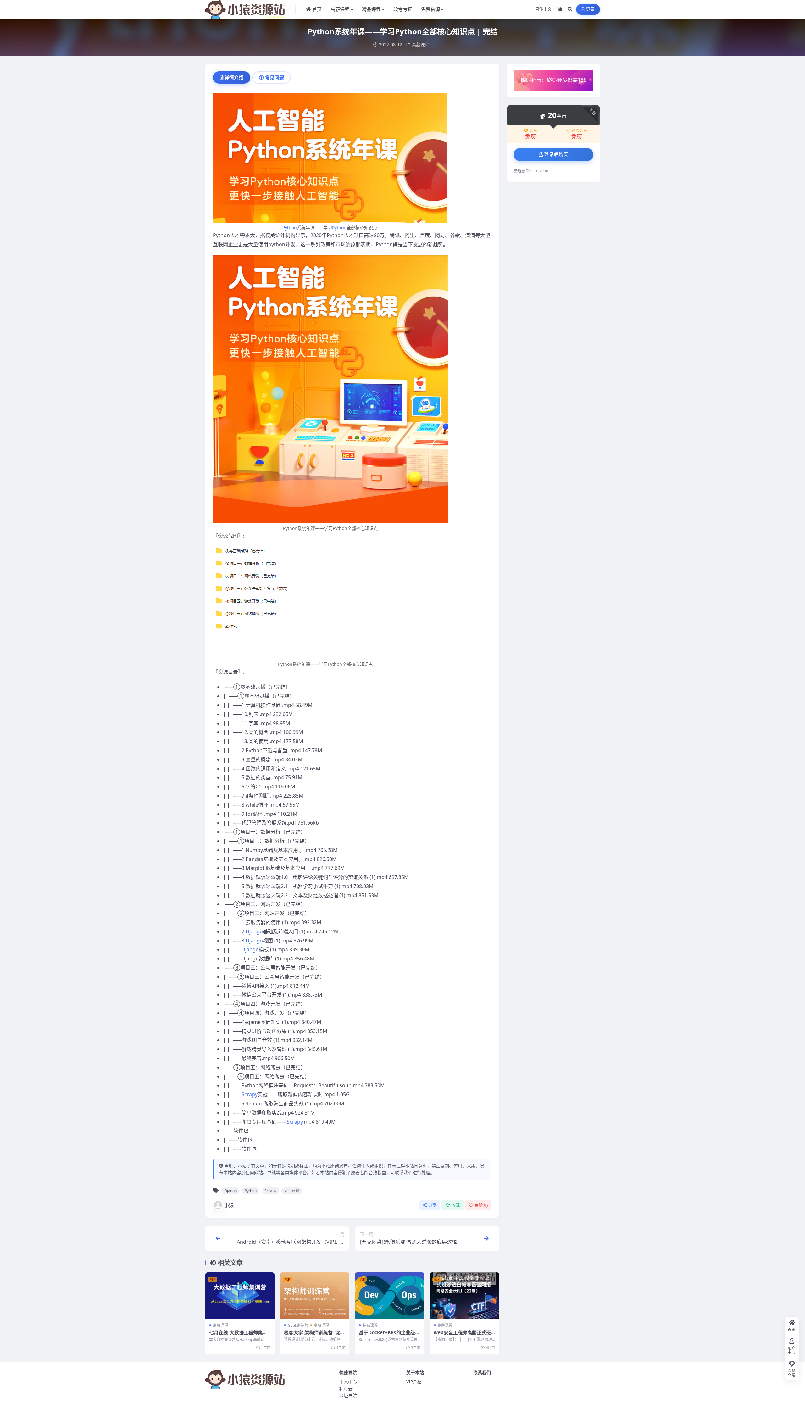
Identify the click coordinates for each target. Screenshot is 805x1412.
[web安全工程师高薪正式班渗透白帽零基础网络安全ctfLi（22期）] (464, 1295)
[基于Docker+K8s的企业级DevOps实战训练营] (389, 1295)
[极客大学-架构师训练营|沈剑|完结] (314, 1295)
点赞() (481, 1205)
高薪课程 (420, 44)
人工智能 (291, 1190)
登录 (590, 9)
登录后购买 (556, 154)
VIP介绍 (414, 1382)
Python (289, 228)
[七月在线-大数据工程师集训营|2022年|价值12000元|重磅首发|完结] (240, 1295)
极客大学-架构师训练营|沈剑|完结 (312, 1335)
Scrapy (250, 1094)
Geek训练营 (298, 1325)
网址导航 (348, 1395)
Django (254, 931)
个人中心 (348, 1382)
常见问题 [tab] (274, 77)
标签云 (346, 1389)
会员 (533, 131)
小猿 (229, 1205)
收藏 (456, 1205)
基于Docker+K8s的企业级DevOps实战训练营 (389, 1335)
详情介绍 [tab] (234, 77)
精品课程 (370, 1325)
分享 (432, 1205)
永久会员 (579, 131)
